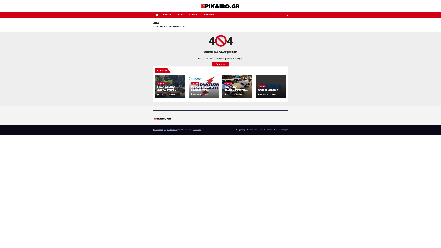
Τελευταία (161, 83)
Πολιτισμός (209, 15)
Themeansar (197, 130)
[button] (287, 15)
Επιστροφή (220, 64)
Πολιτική (167, 15)
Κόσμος (180, 15)
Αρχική (156, 26)
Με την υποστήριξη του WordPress (165, 130)
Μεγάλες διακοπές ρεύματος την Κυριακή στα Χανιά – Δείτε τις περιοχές (203, 91)
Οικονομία (194, 15)
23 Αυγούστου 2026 (167, 94)
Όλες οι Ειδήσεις (268, 90)
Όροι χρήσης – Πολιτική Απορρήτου (249, 130)
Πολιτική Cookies (270, 130)
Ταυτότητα (283, 130)
